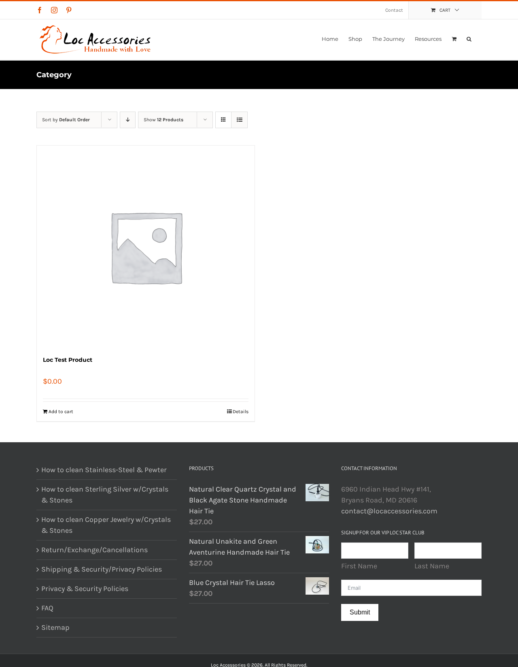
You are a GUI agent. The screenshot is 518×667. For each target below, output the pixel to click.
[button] (469, 38)
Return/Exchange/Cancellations (94, 549)
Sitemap (55, 627)
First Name (359, 565)
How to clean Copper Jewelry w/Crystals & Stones (106, 525)
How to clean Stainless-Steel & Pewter (104, 469)
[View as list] (239, 120)
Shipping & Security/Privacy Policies (101, 569)
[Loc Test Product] (146, 247)
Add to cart (61, 411)
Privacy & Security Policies (84, 588)
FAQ (47, 608)
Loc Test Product (67, 359)
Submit (360, 612)
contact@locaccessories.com (389, 511)
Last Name (431, 565)
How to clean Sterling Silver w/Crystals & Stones (104, 494)
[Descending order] (128, 120)
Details (240, 411)
